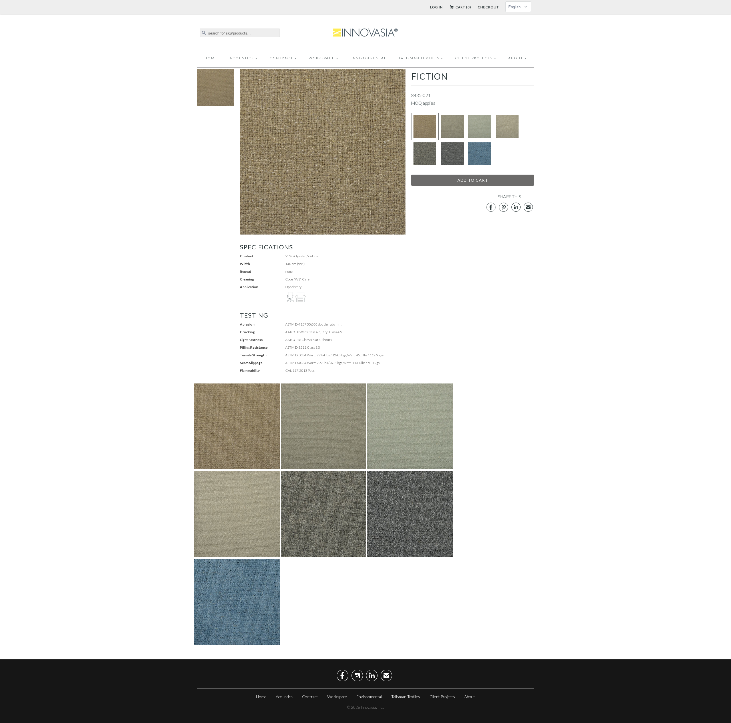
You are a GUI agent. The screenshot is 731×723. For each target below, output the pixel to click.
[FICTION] (215, 104)
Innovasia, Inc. (372, 707)
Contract (281, 58)
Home (210, 58)
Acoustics (242, 58)
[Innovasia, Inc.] (365, 33)
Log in (436, 7)
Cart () (463, 7)
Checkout (488, 7)
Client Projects (474, 58)
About (515, 58)
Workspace (322, 58)
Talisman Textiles (419, 58)
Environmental (368, 58)
